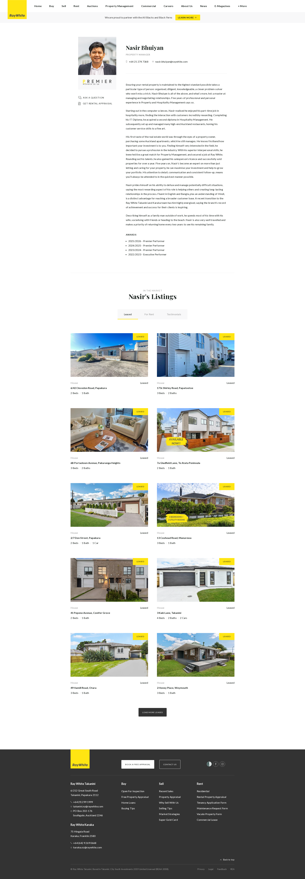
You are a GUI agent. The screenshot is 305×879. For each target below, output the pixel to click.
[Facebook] (215, 764)
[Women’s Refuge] (209, 765)
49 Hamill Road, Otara (83, 687)
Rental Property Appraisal (211, 796)
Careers (168, 5)
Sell (161, 783)
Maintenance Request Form (212, 808)
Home (38, 5)
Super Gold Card (168, 819)
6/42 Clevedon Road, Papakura (89, 387)
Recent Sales (166, 791)
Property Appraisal (170, 796)
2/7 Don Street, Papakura (85, 537)
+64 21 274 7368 (139, 61)
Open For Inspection (132, 791)
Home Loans (128, 802)
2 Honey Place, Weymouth (172, 687)
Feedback (222, 869)
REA (232, 869)
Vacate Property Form (209, 813)
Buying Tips (128, 808)
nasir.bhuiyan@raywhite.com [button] (171, 61)
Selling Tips (165, 808)
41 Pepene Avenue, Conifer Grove (90, 612)
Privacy (201, 869)
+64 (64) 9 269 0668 (84, 842)
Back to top (228, 859)
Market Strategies (169, 813)
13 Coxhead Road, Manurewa (174, 537)
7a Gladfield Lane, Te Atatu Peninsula (178, 462)
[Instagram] (222, 764)
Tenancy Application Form (211, 802)
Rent (200, 783)
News (203, 5)
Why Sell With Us (169, 802)
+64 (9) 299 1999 (83, 801)
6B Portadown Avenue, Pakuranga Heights (95, 462)
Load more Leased (152, 712)
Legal (211, 869)
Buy (123, 783)
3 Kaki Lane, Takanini (169, 612)
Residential (203, 791)
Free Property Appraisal (135, 796)
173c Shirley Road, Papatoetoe (175, 387)
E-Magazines (222, 5)
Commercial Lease (207, 819)
